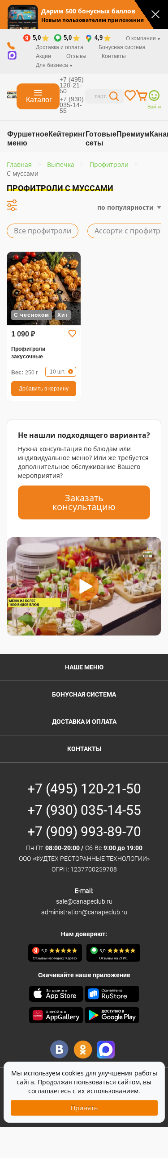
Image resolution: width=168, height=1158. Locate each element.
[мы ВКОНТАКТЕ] (59, 1049)
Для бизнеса (52, 65)
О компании (141, 38)
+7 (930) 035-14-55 (72, 104)
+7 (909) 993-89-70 (84, 831)
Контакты (114, 56)
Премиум (133, 134)
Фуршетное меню (27, 138)
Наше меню (84, 667)
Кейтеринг (67, 134)
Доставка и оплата (59, 47)
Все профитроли (42, 231)
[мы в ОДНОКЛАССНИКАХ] (82, 1049)
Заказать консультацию (84, 502)
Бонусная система (122, 47)
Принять (84, 1108)
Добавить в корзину (44, 389)
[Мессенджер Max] (106, 1049)
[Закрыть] (155, 14)
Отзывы (76, 56)
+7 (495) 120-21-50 (72, 85)
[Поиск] (114, 97)
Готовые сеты (101, 138)
